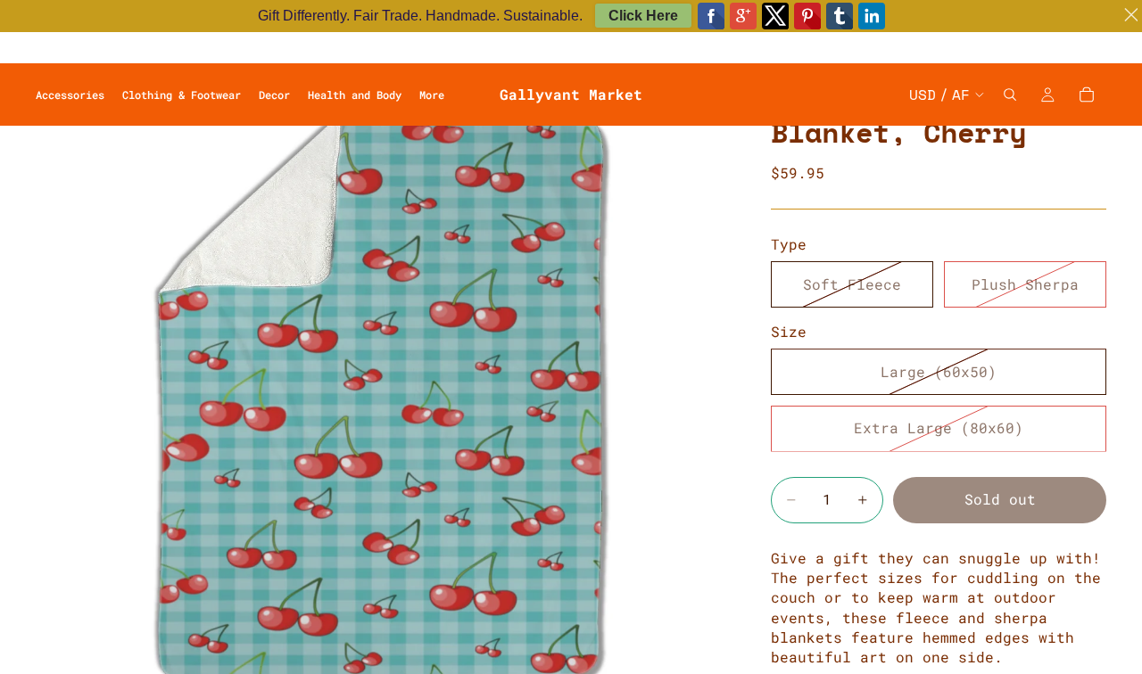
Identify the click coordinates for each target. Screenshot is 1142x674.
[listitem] (431, 94)
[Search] (1010, 94)
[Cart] (1086, 94)
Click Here (643, 15)
